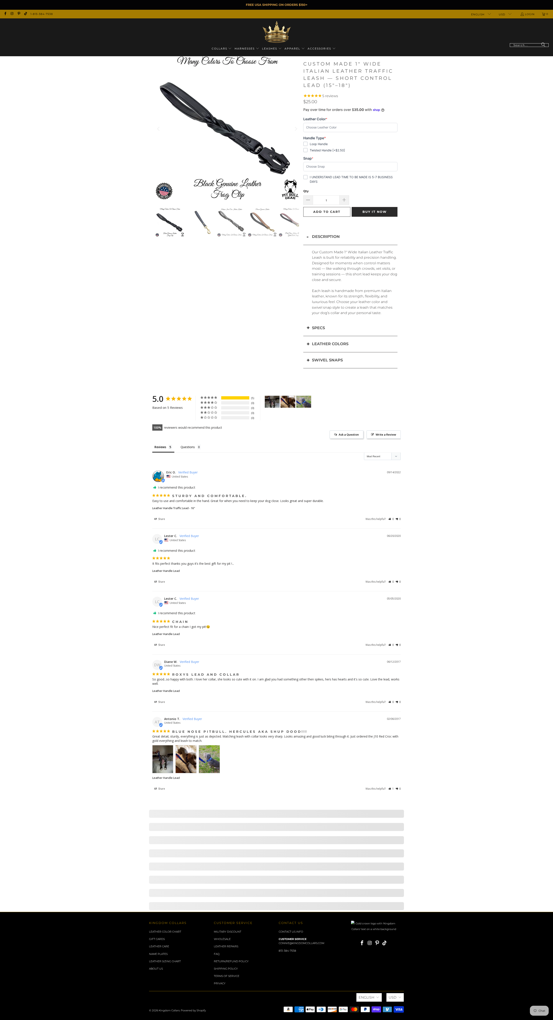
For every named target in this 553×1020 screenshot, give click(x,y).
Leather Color (315, 119)
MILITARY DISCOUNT (227, 931)
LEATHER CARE (159, 946)
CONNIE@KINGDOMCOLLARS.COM (301, 943)
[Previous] (158, 129)
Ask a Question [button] (349, 434)
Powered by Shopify (193, 1010)
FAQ (216, 954)
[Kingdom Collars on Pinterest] (19, 14)
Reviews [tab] (160, 447)
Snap (310, 158)
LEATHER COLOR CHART (165, 931)
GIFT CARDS (157, 939)
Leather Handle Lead (166, 571)
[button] (222, 48)
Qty (306, 191)
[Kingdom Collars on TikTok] (25, 14)
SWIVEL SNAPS (327, 360)
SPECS (318, 328)
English (478, 14)
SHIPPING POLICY (226, 968)
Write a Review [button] (386, 434)
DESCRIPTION (326, 236)
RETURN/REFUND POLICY (231, 961)
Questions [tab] (188, 447)
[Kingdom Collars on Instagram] (12, 14)
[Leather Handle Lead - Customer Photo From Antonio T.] (272, 402)
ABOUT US (156, 968)
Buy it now (374, 212)
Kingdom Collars (169, 1010)
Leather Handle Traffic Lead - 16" (173, 508)
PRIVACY (220, 983)
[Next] (295, 129)
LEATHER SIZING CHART (165, 961)
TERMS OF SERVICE (226, 976)
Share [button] (161, 519)
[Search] (543, 45)
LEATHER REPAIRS (226, 946)
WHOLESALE (222, 939)
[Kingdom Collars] (276, 32)
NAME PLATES (158, 954)
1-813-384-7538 (41, 14)
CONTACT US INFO (291, 931)
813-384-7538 (287, 950)
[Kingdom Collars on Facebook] (5, 14)
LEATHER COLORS (330, 344)
